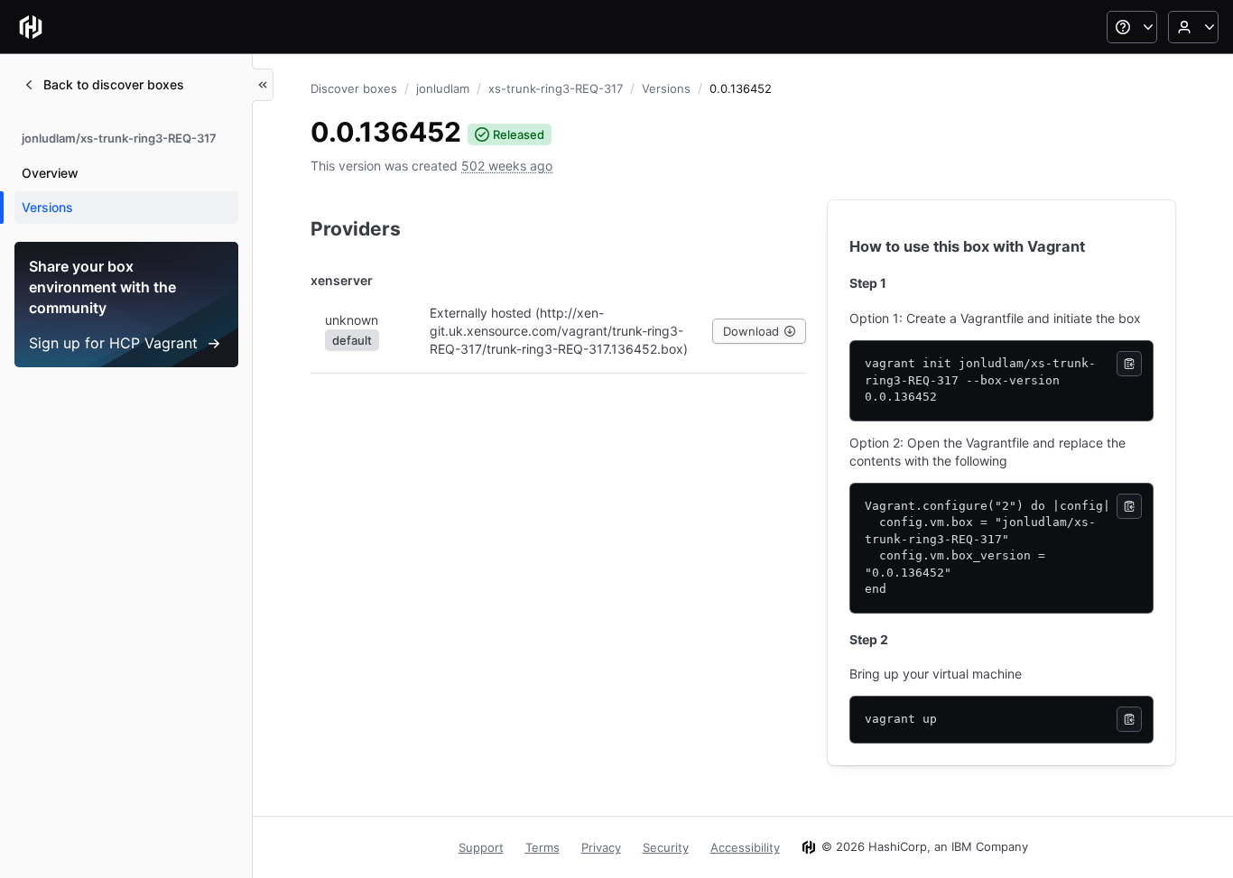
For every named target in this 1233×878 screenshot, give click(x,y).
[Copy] (1129, 363)
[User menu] (1193, 27)
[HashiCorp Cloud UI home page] (30, 27)
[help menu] (1132, 27)
